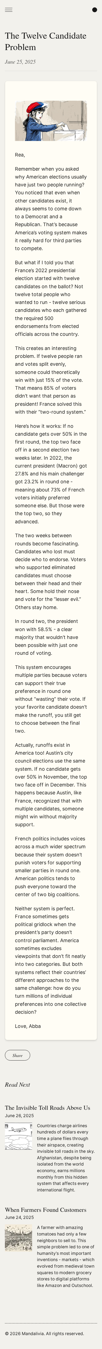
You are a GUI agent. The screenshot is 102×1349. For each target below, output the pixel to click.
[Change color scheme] (95, 10)
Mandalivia (33, 1333)
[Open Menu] (9, 10)
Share (18, 1055)
